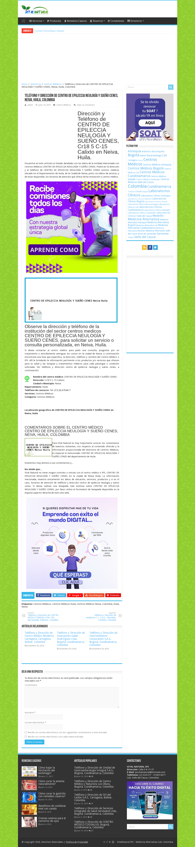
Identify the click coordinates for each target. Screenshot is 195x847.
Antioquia (134, 151)
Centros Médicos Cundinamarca (146, 174)
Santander (163, 233)
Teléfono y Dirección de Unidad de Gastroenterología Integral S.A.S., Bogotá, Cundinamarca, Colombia (94, 770)
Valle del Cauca (145, 237)
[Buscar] (170, 87)
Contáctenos (117, 21)
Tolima (131, 237)
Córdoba (131, 192)
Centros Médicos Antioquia (157, 164)
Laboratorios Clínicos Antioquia (155, 195)
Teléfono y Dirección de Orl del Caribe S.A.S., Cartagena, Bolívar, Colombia (93, 797)
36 (91, 790)
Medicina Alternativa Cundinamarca (148, 226)
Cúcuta (138, 191)
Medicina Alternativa (143, 219)
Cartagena (132, 160)
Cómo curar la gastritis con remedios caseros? (52, 795)
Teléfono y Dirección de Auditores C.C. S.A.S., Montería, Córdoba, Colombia (101, 616)
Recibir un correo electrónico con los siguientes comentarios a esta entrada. (67, 732)
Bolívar (143, 155)
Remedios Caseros (77, 21)
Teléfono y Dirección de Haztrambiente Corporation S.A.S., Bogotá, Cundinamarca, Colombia (103, 638)
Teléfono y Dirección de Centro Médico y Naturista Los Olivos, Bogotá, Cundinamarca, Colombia (93, 784)
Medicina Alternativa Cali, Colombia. (155, 842)
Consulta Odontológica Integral (49, 31)
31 (92, 804)
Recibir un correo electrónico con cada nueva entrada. (56, 736)
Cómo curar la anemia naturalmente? (51, 782)
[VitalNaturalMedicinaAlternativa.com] (34, 9)
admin (30, 105)
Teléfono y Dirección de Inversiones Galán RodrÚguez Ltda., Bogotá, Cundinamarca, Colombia (71, 638)
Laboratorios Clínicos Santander (142, 213)
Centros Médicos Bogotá (146, 168)
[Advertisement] (98, 58)
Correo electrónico (35, 722)
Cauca (140, 160)
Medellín (158, 215)
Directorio (136, 21)
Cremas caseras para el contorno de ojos (52, 819)
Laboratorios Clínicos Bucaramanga (143, 204)
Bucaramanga (154, 155)
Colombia (137, 186)
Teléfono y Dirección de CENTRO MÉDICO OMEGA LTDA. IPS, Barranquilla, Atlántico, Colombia (43, 616)
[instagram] (113, 842)
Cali (164, 155)
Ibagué (145, 191)
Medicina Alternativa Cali (147, 225)
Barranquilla (158, 151)
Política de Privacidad (77, 842)
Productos (55, 21)
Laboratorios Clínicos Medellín (157, 210)
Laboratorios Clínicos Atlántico (140, 199)
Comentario (31, 685)
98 (92, 776)
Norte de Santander (147, 234)
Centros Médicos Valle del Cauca (148, 181)
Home (23, 20)
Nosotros (98, 21)
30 (91, 817)
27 (92, 831)
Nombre (30, 712)
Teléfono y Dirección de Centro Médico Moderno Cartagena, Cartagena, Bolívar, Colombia (39, 637)
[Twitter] (155, 247)
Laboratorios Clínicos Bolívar (156, 202)
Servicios (37, 21)
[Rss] (144, 247)
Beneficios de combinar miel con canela (52, 807)
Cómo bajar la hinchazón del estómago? (46, 770)
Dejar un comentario (86, 105)
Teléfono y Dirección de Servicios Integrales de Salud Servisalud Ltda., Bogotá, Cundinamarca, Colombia (95, 811)
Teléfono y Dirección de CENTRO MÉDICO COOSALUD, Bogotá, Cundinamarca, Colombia (93, 824)
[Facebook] (149, 247)
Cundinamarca (159, 186)
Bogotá (133, 155)
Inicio (24, 84)
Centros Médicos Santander (148, 179)
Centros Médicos (53, 84)
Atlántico (146, 151)
